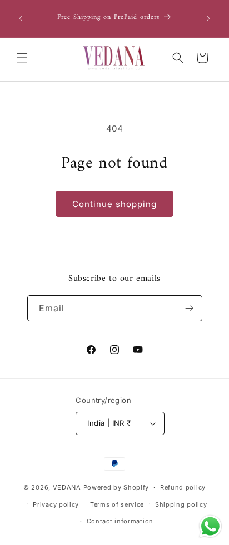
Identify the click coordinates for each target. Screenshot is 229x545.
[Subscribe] (189, 308)
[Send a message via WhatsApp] (210, 526)
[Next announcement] (208, 18)
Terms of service (117, 504)
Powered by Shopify (116, 487)
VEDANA (67, 487)
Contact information (120, 521)
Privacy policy (56, 504)
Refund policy (183, 487)
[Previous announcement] (20, 18)
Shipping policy (181, 504)
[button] (22, 58)
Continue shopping (114, 204)
